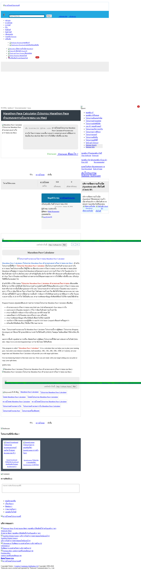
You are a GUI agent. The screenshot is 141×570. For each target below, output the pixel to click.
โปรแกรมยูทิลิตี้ (92, 140)
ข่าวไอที (7, 25)
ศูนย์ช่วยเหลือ (10, 501)
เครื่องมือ (8, 39)
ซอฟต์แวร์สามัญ (87, 161)
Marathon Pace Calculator (29, 392)
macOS (49, 217)
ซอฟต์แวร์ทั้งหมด (92, 115)
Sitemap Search (91, 145)
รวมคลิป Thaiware (10, 36)
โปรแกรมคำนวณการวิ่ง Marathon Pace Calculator (41, 406)
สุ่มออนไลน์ (23, 55)
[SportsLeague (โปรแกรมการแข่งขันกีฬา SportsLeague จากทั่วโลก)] (31, 447)
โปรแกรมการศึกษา (93, 132)
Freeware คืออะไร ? (67, 154)
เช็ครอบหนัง (9, 34)
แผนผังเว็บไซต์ (10, 512)
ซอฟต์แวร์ (26, 42)
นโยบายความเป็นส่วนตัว (29, 564)
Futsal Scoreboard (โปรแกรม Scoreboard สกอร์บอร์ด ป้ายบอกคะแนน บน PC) (12, 463)
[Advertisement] (70, 89)
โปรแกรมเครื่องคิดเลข (30, 411)
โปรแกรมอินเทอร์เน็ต (94, 118)
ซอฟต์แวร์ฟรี (97, 154)
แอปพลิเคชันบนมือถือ (32, 45)
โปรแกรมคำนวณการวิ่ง (12, 406)
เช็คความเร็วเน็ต (88, 211)
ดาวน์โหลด (8, 23)
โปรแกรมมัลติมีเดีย (93, 123)
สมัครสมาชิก (62, 16)
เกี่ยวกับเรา (9, 504)
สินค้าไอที (8, 32)
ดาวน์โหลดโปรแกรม (67, 198)
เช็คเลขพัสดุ (28, 53)
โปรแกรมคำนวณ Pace (11, 411)
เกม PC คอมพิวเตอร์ (93, 126)
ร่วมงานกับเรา (10, 509)
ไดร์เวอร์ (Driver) (92, 143)
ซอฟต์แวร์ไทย (86, 154)
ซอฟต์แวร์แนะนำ (100, 161)
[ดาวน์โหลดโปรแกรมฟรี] (11, 5)
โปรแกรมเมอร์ (91, 134)
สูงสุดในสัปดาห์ (87, 168)
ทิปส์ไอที (8, 30)
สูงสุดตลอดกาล (99, 168)
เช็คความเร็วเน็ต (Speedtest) (24, 49)
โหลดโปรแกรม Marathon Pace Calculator (43, 397)
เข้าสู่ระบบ (72, 16)
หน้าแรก (8, 20)
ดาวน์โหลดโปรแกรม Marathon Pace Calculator (49, 401)
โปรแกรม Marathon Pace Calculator (53, 392)
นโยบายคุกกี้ (45, 564)
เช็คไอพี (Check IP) (21, 51)
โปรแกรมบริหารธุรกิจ (94, 129)
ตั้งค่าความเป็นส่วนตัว (9, 564)
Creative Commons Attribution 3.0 (26, 566)
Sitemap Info (90, 147)
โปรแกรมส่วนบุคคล (20, 108)
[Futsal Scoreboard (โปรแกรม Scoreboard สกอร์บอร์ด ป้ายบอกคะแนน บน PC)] (12, 447)
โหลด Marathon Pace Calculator (14, 397)
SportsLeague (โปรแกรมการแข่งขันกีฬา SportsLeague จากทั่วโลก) (31, 462)
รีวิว (6, 27)
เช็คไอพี (98, 211)
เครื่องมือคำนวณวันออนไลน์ (19, 58)
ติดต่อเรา (8, 506)
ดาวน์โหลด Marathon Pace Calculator (16, 401)
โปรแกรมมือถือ (92, 137)
